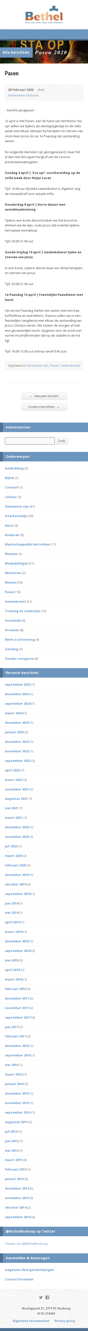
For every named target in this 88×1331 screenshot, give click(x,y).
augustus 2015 (16, 1122)
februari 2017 (15, 1036)
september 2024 (18, 703)
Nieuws (11, 582)
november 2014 (17, 1198)
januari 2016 (14, 1084)
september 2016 (18, 1055)
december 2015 (17, 1093)
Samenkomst (70, 365)
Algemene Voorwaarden (31, 1321)
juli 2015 (11, 1131)
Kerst (9, 525)
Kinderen (12, 535)
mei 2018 (11, 960)
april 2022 (12, 770)
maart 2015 (13, 1160)
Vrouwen (12, 630)
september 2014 (18, 1217)
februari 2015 (15, 1169)
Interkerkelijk (16, 516)
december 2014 (17, 1188)
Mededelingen (16, 563)
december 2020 (17, 827)
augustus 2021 (16, 798)
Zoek (61, 440)
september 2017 (18, 1017)
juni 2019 (11, 903)
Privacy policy (65, 1321)
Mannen (11, 554)
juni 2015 (11, 1141)
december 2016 (17, 1046)
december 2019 (17, 875)
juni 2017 (11, 1027)
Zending (11, 649)
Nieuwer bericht (44, 396)
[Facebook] (47, 1297)
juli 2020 (11, 846)
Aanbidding (14, 468)
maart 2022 (13, 779)
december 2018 (17, 941)
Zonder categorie (19, 658)
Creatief (12, 487)
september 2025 (18, 684)
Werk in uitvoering (20, 639)
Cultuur (11, 497)
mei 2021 (11, 808)
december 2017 (17, 998)
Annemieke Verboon (23, 95)
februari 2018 (15, 989)
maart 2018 (13, 979)
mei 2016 (11, 1065)
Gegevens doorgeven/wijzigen (29, 1269)
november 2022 (17, 751)
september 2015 (18, 1112)
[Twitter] (41, 1297)
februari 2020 (15, 865)
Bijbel (9, 478)
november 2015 (17, 1103)
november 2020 (17, 836)
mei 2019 (11, 912)
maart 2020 (13, 855)
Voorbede (13, 620)
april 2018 (12, 970)
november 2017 (17, 1008)
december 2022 (17, 741)
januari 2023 (14, 732)
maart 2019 (13, 931)
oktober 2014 (15, 1207)
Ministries (13, 573)
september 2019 (18, 894)
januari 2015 (14, 1179)
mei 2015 (11, 1150)
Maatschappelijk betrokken (27, 544)
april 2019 (12, 922)
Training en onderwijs (22, 611)
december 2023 (17, 722)
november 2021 (17, 789)
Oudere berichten (44, 406)
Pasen (54, 365)
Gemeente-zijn (37, 365)
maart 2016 (13, 1074)
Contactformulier (19, 1279)
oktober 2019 (15, 884)
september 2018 (18, 950)
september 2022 (18, 760)
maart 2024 (13, 713)
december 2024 (17, 694)
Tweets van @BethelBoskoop (26, 1243)
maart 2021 (13, 817)
